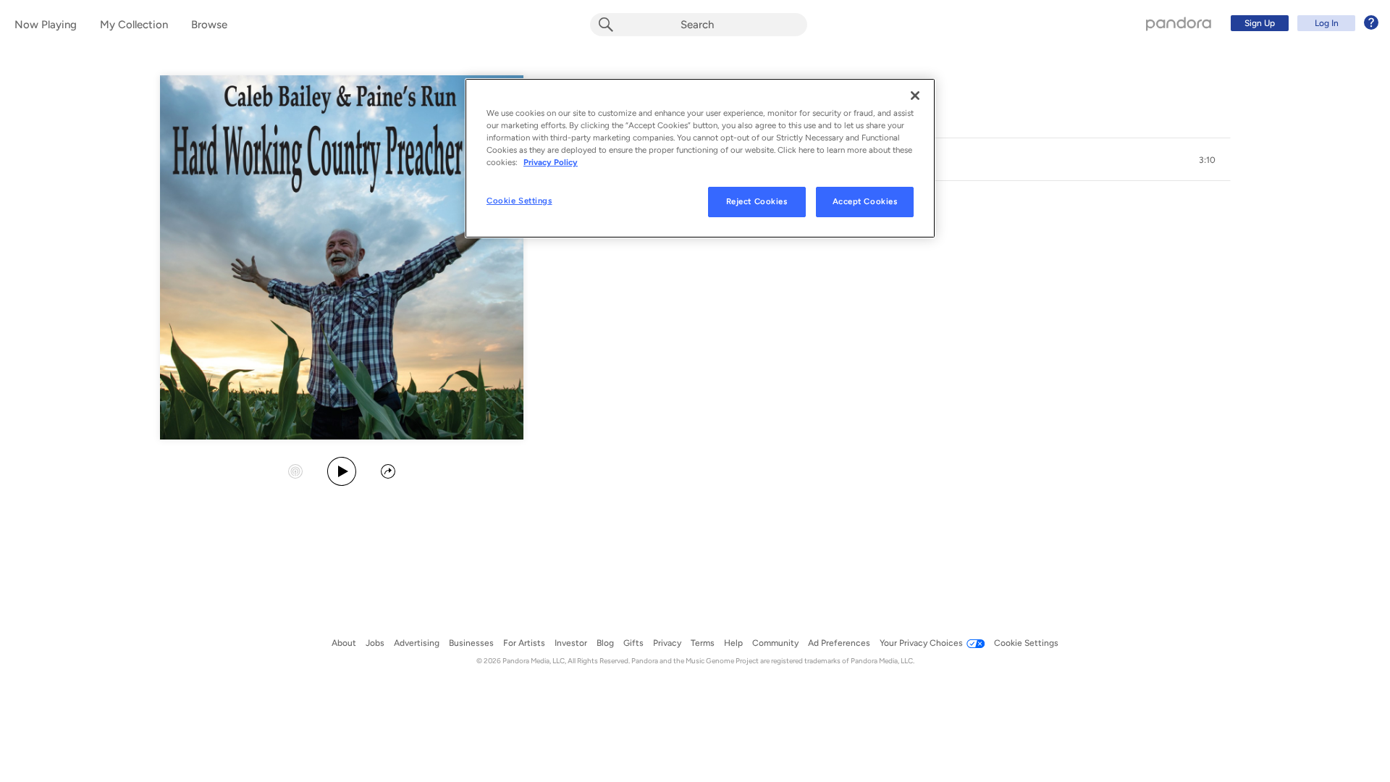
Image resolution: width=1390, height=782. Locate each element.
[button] (1207, 160)
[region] (700, 158)
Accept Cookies (865, 201)
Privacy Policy (550, 162)
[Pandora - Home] (1178, 23)
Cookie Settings (519, 201)
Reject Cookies (757, 201)
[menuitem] (1302, 23)
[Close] (915, 96)
